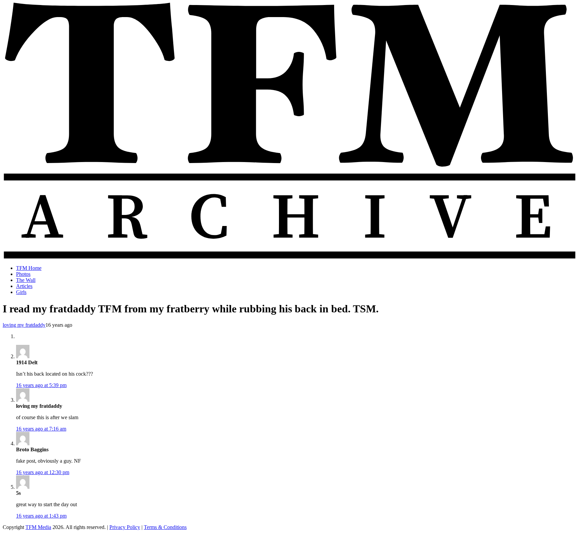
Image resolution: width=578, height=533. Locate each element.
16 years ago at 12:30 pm (42, 472)
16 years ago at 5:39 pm (41, 385)
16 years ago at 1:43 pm (41, 516)
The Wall (25, 280)
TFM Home (28, 268)
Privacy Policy (124, 527)
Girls (21, 292)
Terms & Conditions (165, 527)
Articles (24, 286)
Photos (23, 274)
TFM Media (38, 527)
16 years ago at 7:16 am (41, 429)
